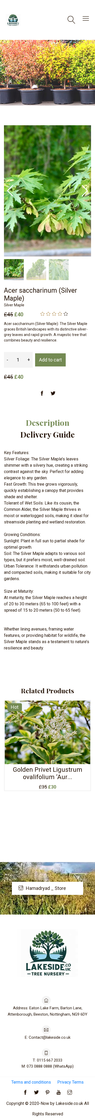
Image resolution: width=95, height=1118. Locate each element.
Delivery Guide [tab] (47, 434)
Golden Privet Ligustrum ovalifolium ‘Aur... (47, 773)
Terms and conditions (31, 1082)
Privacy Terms (70, 1082)
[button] (84, 191)
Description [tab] (47, 422)
